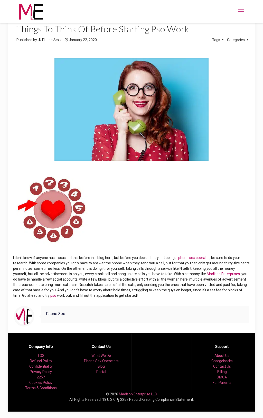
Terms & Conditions (41, 388)
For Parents (222, 382)
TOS (40, 356)
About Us (221, 356)
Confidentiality (41, 366)
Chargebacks (222, 361)
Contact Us (222, 366)
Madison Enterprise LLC (138, 394)
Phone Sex (51, 40)
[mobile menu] (241, 11)
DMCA (222, 377)
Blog (101, 366)
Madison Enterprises (223, 274)
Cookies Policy (40, 382)
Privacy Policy (41, 372)
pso (53, 295)
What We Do (101, 356)
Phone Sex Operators (101, 361)
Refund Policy (41, 361)
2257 (41, 377)
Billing (222, 372)
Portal (101, 372)
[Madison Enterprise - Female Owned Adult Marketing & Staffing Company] (31, 11)
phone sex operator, (194, 258)
